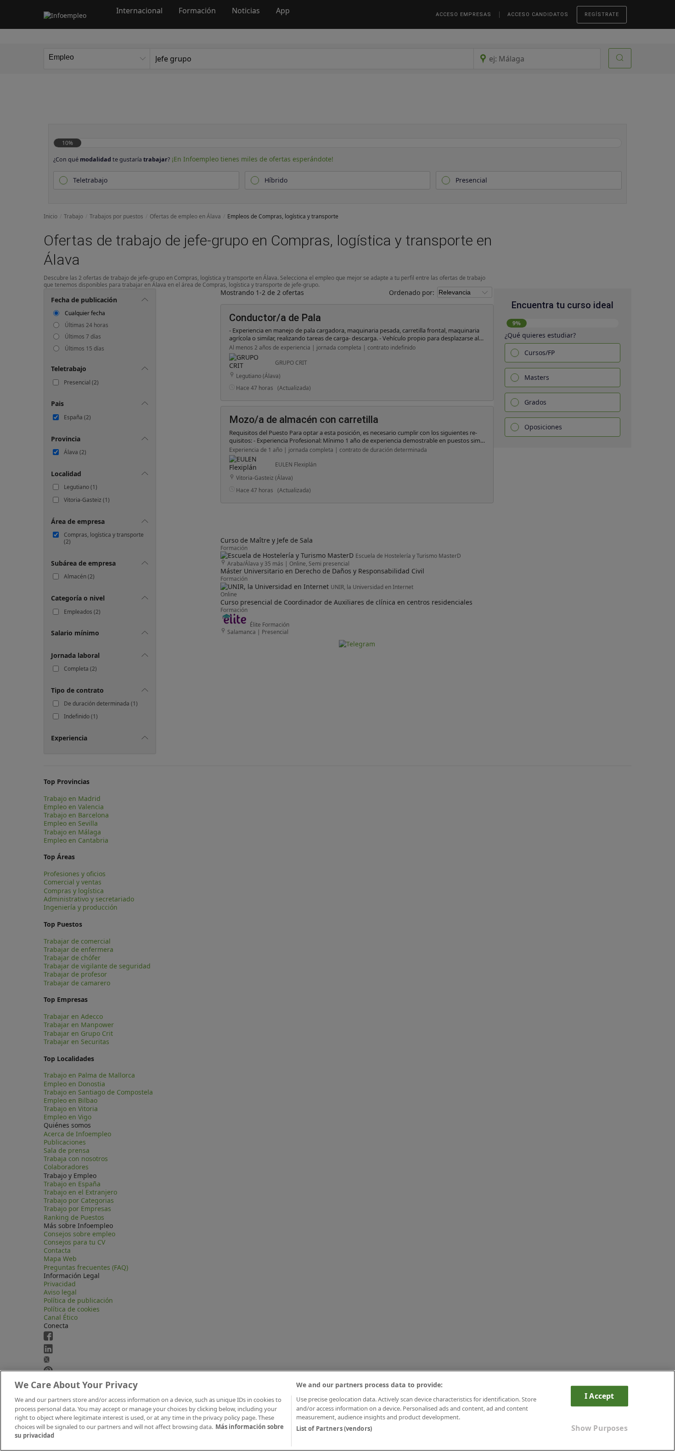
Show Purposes (599, 1428)
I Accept (599, 1396)
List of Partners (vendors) (334, 1428)
